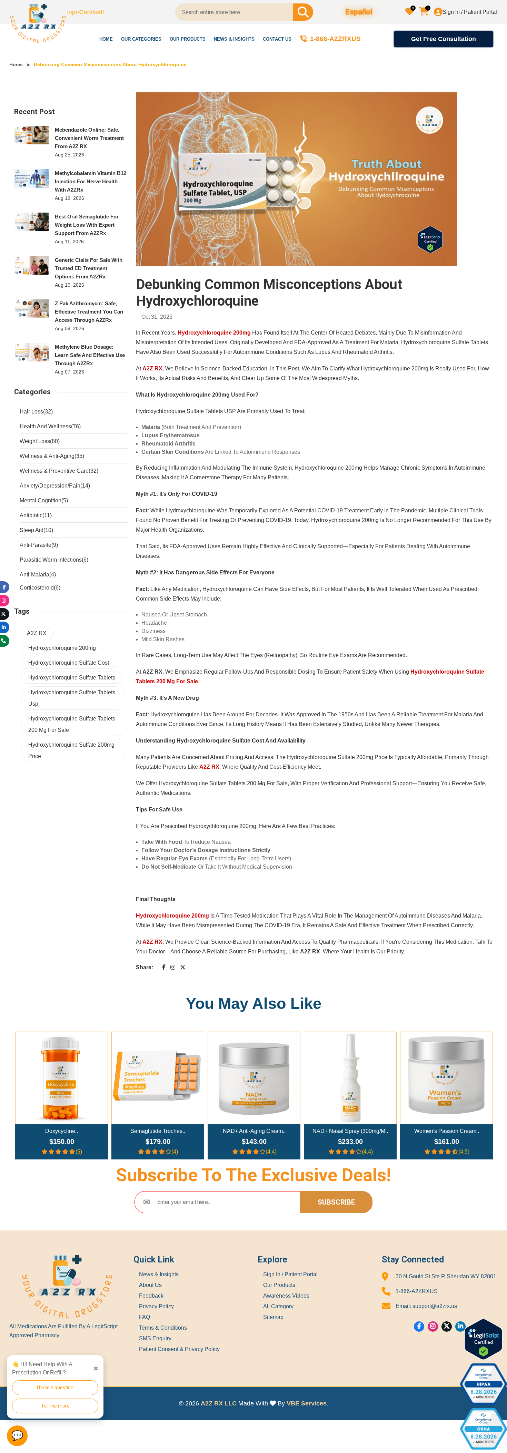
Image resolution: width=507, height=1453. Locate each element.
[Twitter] (447, 1326)
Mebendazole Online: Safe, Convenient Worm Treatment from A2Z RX (89, 138)
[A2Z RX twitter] (183, 967)
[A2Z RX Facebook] (164, 967)
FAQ (144, 1317)
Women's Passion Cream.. (350, 1131)
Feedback (151, 1296)
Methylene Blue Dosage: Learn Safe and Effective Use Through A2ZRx (90, 355)
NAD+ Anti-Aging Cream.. (158, 1131)
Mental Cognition (44, 500)
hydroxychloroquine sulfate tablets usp (71, 698)
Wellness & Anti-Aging (52, 456)
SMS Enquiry (155, 1338)
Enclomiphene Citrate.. (447, 1131)
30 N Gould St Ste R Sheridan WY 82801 (446, 1276)
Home (106, 39)
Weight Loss (40, 441)
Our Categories (141, 39)
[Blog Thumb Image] (31, 134)
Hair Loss (36, 412)
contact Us (277, 39)
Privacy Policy (156, 1306)
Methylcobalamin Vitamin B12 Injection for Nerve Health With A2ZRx (90, 181)
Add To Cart (65, 1075)
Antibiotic (36, 515)
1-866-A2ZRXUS (417, 1291)
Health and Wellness (50, 426)
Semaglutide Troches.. (61, 1131)
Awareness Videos (286, 1296)
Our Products (188, 39)
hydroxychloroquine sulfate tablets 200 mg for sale (71, 724)
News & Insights (234, 39)
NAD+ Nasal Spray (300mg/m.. (254, 1131)
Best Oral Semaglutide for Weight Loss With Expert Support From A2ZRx (87, 225)
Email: (426, 1306)
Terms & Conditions (163, 1328)
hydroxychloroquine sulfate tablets (71, 678)
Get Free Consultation (443, 38)
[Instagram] (433, 1326)
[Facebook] (419, 1326)
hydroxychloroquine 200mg (62, 648)
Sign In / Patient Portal (470, 12)
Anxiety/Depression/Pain (55, 486)
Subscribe (336, 1202)
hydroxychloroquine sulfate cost (68, 663)
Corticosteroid (40, 588)
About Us (150, 1285)
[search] (303, 12)
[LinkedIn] (4, 627)
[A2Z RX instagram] (172, 967)
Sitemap (273, 1317)
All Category (278, 1306)
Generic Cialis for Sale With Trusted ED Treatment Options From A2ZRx (88, 268)
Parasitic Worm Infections (54, 560)
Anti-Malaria (38, 574)
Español (359, 12)
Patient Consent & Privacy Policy (179, 1349)
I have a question (55, 1387)
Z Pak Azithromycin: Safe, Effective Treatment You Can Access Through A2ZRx (89, 311)
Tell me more (55, 1406)
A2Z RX (37, 633)
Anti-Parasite (39, 545)
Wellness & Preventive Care (59, 471)
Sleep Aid (36, 530)
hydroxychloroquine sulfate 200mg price (71, 750)
